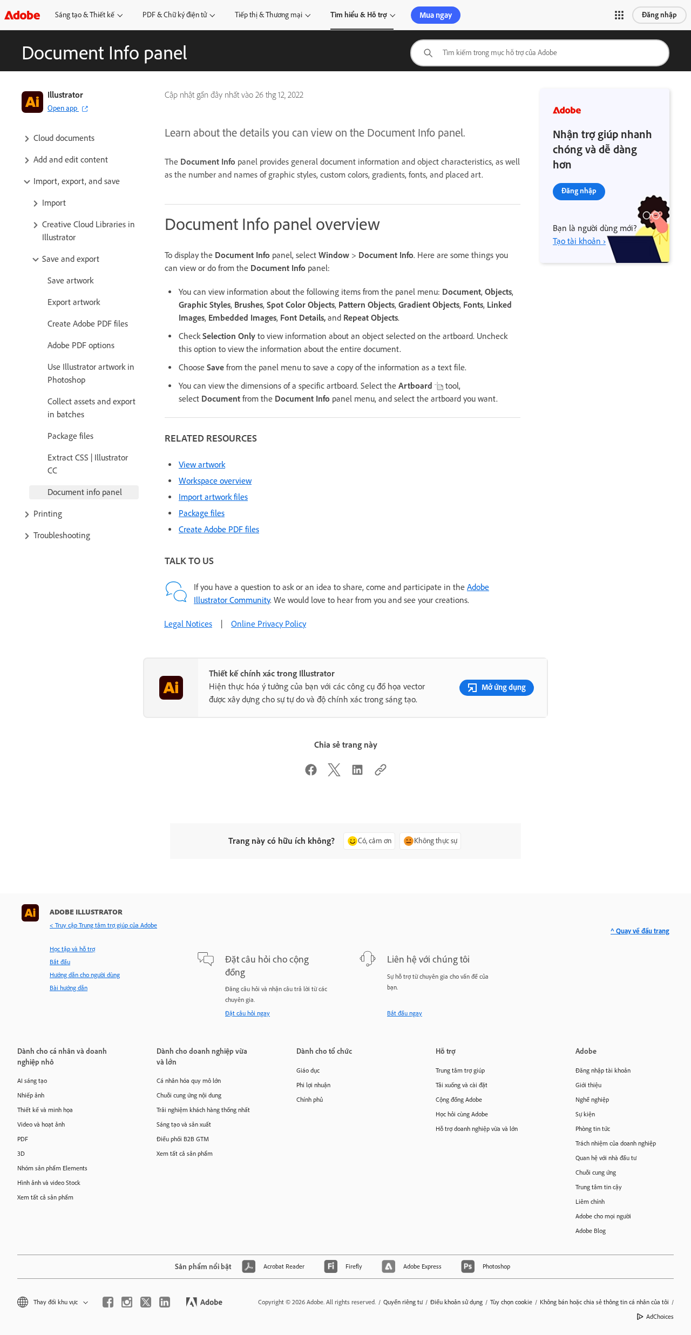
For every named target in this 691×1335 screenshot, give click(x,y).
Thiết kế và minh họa (45, 1110)
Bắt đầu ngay (404, 1013)
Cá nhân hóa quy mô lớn (189, 1081)
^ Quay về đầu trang (640, 931)
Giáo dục (308, 1070)
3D (21, 1153)
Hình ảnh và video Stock (48, 1183)
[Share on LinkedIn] (357, 773)
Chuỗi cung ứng (595, 1172)
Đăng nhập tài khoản (603, 1070)
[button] (619, 15)
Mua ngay (435, 15)
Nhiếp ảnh (30, 1095)
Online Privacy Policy (268, 624)
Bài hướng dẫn (68, 988)
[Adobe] (22, 15)
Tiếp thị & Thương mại (268, 14)
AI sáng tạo (32, 1081)
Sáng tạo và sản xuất (184, 1124)
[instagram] (126, 1302)
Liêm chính (590, 1201)
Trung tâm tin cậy (598, 1187)
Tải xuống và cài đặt (461, 1085)
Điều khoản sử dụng (456, 1302)
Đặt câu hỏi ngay (247, 1013)
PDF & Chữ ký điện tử (175, 14)
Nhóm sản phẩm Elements (52, 1168)
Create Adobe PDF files (219, 529)
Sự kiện (585, 1114)
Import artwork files (213, 497)
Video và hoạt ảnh (41, 1124)
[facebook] (108, 1302)
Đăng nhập (659, 14)
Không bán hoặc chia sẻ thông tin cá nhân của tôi (604, 1302)
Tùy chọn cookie (511, 1302)
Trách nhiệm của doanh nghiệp (615, 1143)
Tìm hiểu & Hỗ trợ (358, 14)
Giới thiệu (588, 1085)
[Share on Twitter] (334, 773)
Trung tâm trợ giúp (460, 1070)
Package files (202, 513)
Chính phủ (309, 1099)
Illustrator (65, 95)
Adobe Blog (590, 1231)
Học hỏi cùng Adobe (462, 1114)
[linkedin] (164, 1302)
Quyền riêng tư (403, 1302)
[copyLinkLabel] (380, 773)
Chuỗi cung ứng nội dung (189, 1095)
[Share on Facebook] (310, 773)
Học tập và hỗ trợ (72, 949)
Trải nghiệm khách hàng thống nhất (203, 1110)
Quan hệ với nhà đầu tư (605, 1158)
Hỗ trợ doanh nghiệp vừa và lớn (477, 1129)
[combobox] (539, 52)
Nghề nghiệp (592, 1099)
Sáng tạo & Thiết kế (84, 14)
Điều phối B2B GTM (183, 1139)
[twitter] (145, 1302)
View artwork (202, 464)
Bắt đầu (60, 962)
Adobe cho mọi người (603, 1216)
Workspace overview (215, 481)
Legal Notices (188, 624)
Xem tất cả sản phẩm (45, 1197)
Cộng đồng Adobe (459, 1099)
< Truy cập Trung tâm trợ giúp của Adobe (103, 925)
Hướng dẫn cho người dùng (85, 975)
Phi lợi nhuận (313, 1085)
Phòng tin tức (592, 1129)
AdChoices (660, 1316)
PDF (22, 1139)
